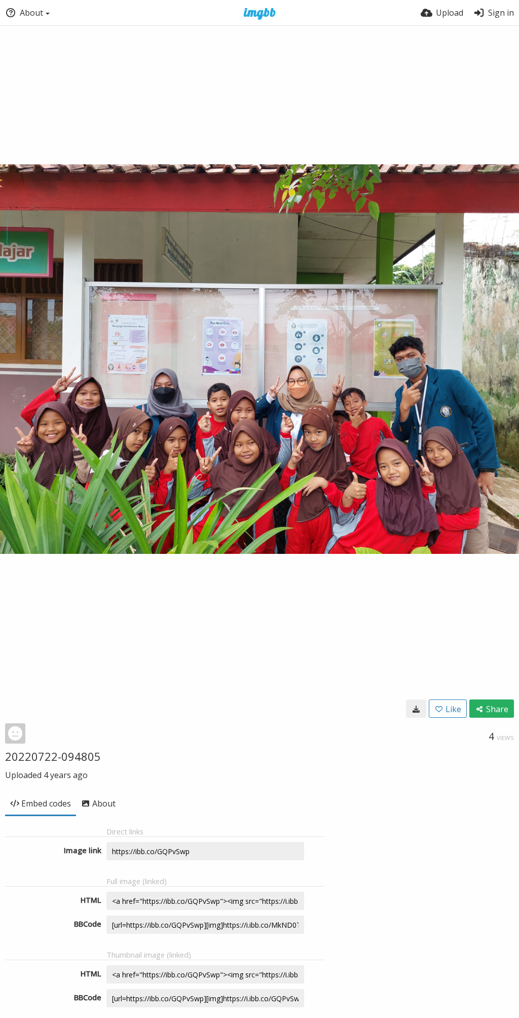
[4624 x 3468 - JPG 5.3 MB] (416, 708)
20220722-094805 (53, 756)
